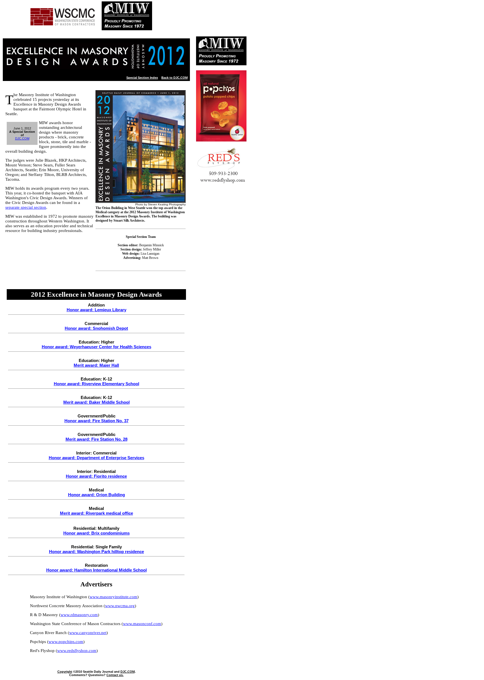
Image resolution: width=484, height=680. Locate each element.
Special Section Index (142, 77)
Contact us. (115, 675)
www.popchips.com (65, 641)
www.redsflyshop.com (76, 650)
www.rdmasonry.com (79, 614)
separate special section (25, 207)
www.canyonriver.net (87, 632)
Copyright (64, 671)
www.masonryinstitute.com (113, 597)
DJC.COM (22, 138)
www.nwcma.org (120, 606)
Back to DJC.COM (174, 77)
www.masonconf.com (142, 623)
